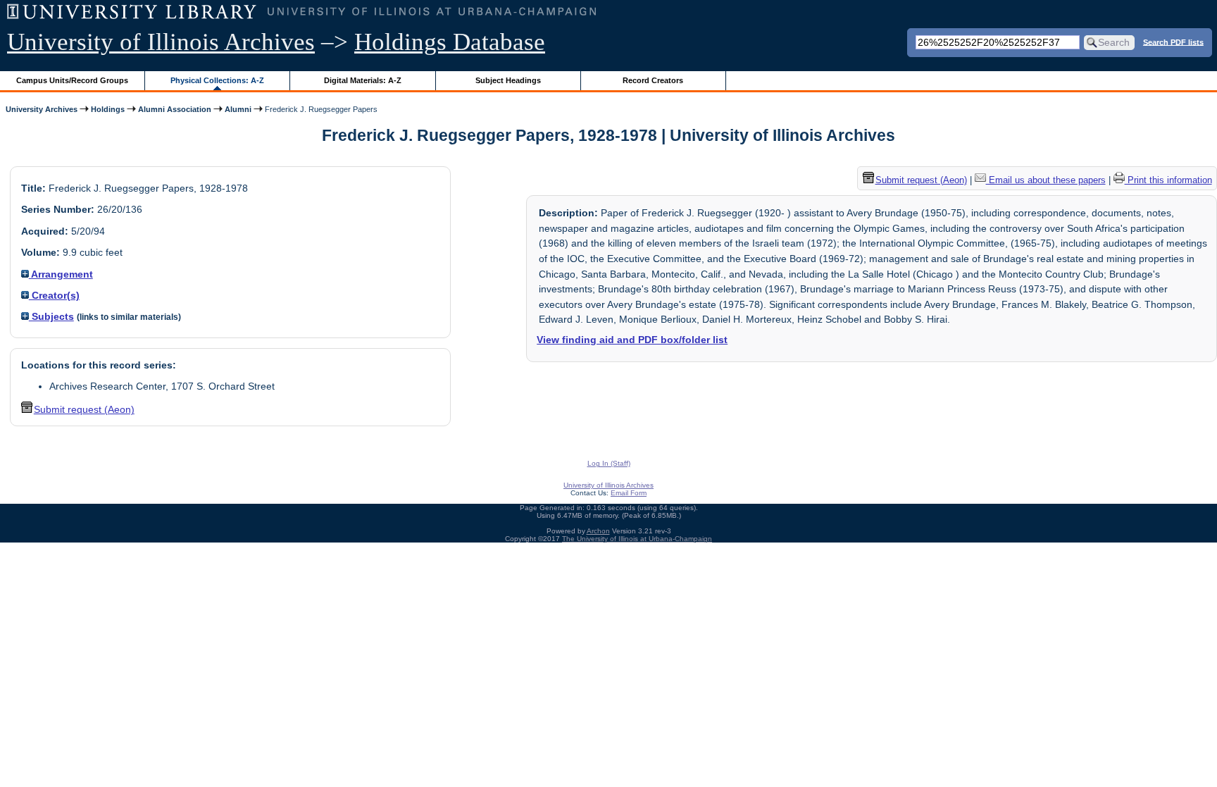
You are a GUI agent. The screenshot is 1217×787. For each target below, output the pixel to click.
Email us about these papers (1046, 180)
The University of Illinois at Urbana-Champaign (637, 539)
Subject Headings (508, 80)
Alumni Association (174, 109)
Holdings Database (449, 42)
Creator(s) (54, 295)
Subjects (51, 316)
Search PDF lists (1173, 41)
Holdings (108, 109)
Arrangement (61, 274)
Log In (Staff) (608, 463)
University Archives (41, 109)
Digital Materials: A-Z (362, 80)
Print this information (1168, 180)
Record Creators (653, 80)
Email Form (629, 493)
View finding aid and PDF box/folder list (632, 339)
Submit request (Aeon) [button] (84, 409)
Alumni (238, 109)
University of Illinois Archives (161, 42)
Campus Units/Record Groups (72, 80)
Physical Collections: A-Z (217, 80)
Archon (598, 531)
